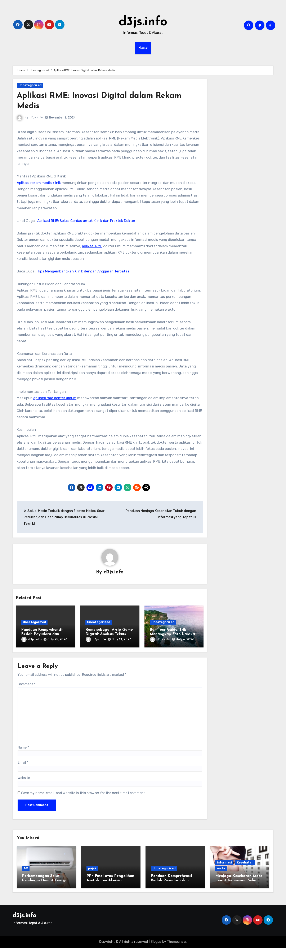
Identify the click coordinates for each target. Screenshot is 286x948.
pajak (92, 868)
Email (23, 762)
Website (24, 778)
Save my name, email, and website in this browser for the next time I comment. (83, 793)
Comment (26, 684)
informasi (224, 862)
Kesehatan (245, 862)
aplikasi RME (92, 246)
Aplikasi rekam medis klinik (39, 183)
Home (143, 48)
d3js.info (143, 22)
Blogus (156, 942)
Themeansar (176, 942)
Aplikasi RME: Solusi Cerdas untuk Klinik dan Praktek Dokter (86, 221)
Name (23, 747)
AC (26, 868)
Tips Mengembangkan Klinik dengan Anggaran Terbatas (83, 271)
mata (221, 868)
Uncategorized (29, 85)
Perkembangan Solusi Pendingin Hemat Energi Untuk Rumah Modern (44, 880)
